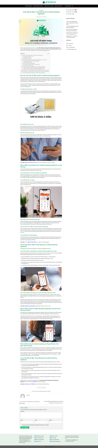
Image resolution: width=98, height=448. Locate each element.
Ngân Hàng (41, 10)
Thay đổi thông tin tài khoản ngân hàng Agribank (31, 60)
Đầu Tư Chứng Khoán (70, 47)
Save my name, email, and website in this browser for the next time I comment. (35, 424)
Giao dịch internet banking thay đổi (29, 63)
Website (50, 420)
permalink (48, 391)
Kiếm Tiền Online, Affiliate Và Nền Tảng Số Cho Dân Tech (71, 30)
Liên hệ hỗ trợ (38, 441)
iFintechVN (35, 381)
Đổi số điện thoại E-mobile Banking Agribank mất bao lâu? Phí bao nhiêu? (35, 70)
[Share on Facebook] (37, 387)
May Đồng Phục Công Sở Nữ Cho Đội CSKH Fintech (71, 36)
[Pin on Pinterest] (43, 387)
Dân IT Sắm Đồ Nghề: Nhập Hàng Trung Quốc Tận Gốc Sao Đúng (72, 23)
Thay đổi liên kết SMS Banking (28, 65)
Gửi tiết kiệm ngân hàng (55, 441)
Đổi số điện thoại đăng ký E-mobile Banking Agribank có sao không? (34, 59)
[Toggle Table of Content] (48, 54)
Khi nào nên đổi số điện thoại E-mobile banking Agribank (32, 55)
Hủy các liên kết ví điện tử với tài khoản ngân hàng (31, 64)
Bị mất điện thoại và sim (27, 57)
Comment (22, 411)
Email (36, 420)
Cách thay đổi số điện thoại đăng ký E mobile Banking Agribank (33, 66)
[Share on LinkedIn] (45, 387)
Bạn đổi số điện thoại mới (27, 58)
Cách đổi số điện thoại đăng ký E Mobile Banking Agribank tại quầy (34, 67)
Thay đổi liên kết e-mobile (27, 62)
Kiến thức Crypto (54, 436)
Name (21, 420)
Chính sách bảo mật (39, 437)
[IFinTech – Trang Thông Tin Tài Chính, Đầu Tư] (49, 2)
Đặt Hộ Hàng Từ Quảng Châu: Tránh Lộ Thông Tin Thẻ (72, 33)
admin (45, 16)
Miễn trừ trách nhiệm (40, 439)
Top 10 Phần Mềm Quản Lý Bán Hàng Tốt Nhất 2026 (72, 27)
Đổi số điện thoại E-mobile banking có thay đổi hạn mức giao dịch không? (35, 71)
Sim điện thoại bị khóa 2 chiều (28, 56)
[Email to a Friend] (41, 387)
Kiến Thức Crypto (69, 43)
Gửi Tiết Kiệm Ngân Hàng (71, 49)
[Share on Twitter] (39, 387)
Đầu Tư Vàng (68, 45)
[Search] (72, 6)
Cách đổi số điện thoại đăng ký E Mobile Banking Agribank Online (33, 68)
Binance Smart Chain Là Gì (30, 162)
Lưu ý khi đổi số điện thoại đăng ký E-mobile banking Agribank (33, 72)
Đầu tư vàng (53, 437)
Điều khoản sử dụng (39, 436)
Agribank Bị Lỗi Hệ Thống (29, 306)
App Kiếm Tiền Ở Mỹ (31, 242)
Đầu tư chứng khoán (55, 439)
